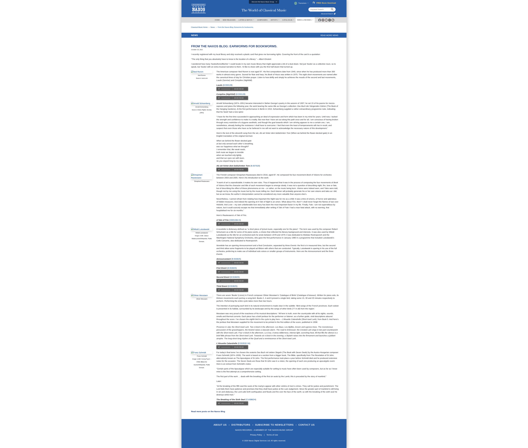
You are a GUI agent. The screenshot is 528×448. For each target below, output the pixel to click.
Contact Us (306, 425)
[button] (264, 2)
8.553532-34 (244, 343)
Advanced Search (327, 14)
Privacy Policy (256, 435)
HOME (217, 20)
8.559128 (228, 85)
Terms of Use (272, 435)
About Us (220, 425)
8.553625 (236, 259)
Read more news (329, 35)
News (213, 27)
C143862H (250, 399)
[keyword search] (332, 9)
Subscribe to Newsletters (274, 425)
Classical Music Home (199, 27)
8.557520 (255, 166)
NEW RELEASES (229, 20)
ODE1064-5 (235, 220)
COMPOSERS (262, 20)
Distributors (241, 425)
